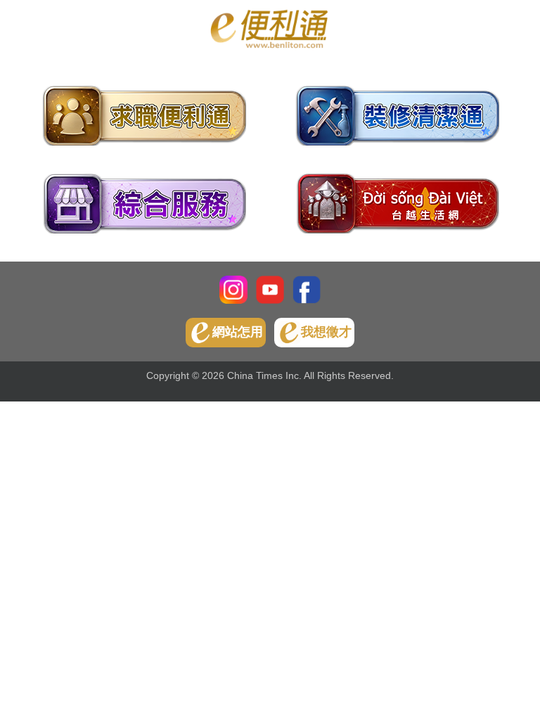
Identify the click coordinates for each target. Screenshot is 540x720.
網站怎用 (237, 332)
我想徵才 (326, 332)
